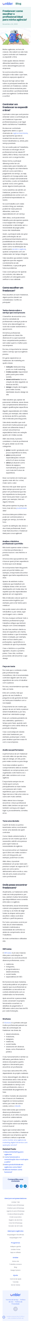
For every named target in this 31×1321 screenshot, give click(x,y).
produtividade (21, 508)
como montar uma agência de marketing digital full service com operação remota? (15, 1142)
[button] (17, 1186)
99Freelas (7, 953)
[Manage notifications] (3, 1317)
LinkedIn (17, 1106)
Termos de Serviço (12, 1300)
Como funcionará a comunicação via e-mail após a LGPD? (16, 1159)
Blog (18, 3)
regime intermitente (20, 133)
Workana (7, 1023)
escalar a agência (19, 249)
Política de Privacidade (17, 1303)
